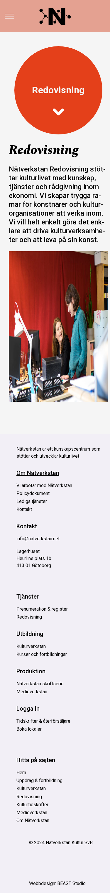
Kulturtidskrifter (32, 804)
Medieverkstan (31, 691)
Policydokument (33, 493)
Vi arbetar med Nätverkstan (44, 485)
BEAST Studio (71, 883)
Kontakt (24, 509)
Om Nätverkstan (37, 473)
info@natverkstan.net (38, 539)
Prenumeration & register (42, 609)
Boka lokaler (29, 729)
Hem (21, 772)
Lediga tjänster (31, 501)
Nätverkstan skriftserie (40, 684)
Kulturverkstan (31, 646)
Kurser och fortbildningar (41, 654)
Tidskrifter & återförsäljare (43, 721)
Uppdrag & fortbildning (39, 780)
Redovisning (58, 90)
